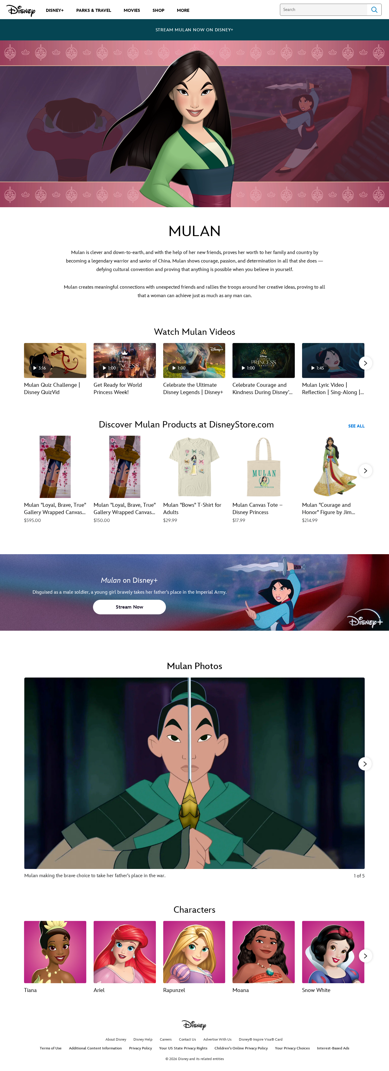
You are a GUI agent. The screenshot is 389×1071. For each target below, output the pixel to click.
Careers (166, 1039)
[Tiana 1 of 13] (55, 952)
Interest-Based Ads (333, 1048)
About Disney (115, 1039)
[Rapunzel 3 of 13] (194, 952)
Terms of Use (51, 1048)
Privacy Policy (140, 1048)
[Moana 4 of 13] (263, 952)
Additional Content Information (95, 1048)
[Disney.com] (20, 11)
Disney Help (143, 1039)
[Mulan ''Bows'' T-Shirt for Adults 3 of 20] (194, 467)
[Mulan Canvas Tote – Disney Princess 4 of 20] (263, 467)
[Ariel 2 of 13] (125, 952)
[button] (365, 363)
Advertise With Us (217, 1039)
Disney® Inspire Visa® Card (261, 1039)
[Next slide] (355, 782)
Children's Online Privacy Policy (241, 1048)
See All (356, 426)
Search (374, 10)
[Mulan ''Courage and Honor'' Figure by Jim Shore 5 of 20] (333, 467)
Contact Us (187, 1039)
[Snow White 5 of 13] (333, 952)
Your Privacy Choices (292, 1048)
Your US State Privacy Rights (183, 1048)
